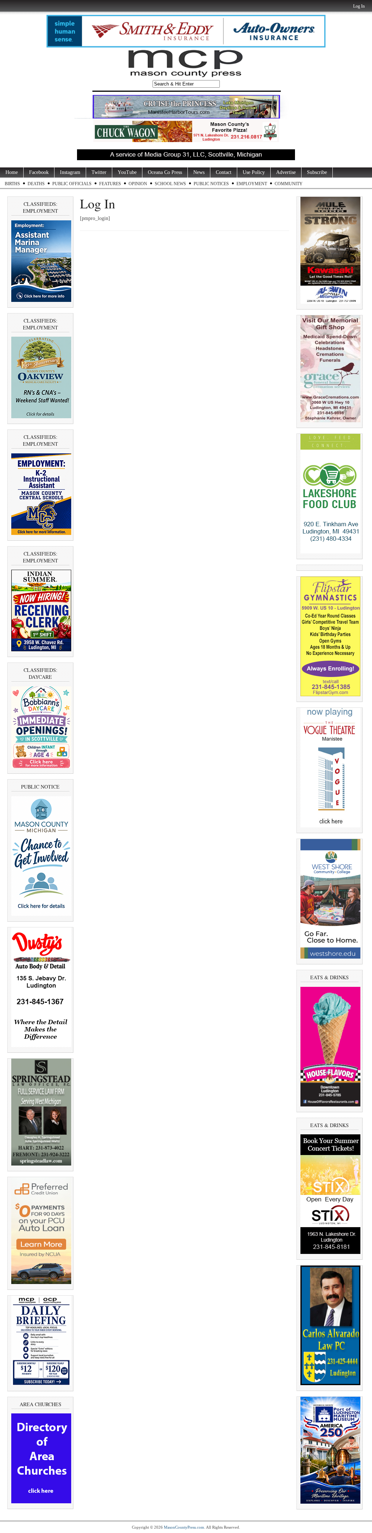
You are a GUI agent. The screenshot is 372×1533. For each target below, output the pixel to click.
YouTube (127, 172)
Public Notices (211, 183)
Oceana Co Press (165, 172)
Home (11, 172)
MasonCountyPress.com (184, 1527)
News (199, 172)
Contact (223, 172)
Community (289, 183)
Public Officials (72, 183)
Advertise (286, 172)
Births (12, 183)
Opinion (138, 183)
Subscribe (317, 172)
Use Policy (254, 172)
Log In (359, 6)
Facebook (39, 172)
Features (110, 183)
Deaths (36, 183)
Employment (251, 183)
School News (170, 183)
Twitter (99, 172)
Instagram (70, 172)
